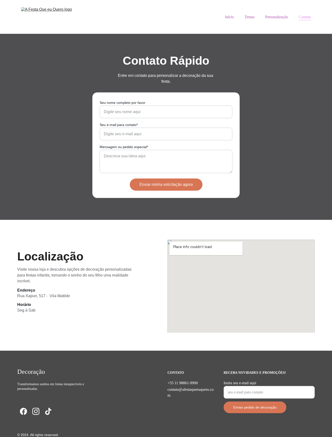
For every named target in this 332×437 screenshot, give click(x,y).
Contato (305, 17)
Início (229, 17)
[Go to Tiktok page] (48, 411)
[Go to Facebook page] (23, 411)
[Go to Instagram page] (35, 411)
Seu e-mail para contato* (119, 125)
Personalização (276, 17)
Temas (249, 17)
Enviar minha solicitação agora (166, 184)
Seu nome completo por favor (122, 103)
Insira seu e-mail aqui (240, 383)
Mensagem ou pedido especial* (124, 147)
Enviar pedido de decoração (255, 407)
